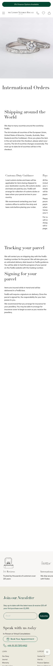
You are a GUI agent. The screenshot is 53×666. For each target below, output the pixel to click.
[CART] (49, 13)
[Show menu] (3, 13)
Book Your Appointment (22, 639)
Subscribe (44, 616)
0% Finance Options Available (26, 4)
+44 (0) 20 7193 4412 (17, 645)
